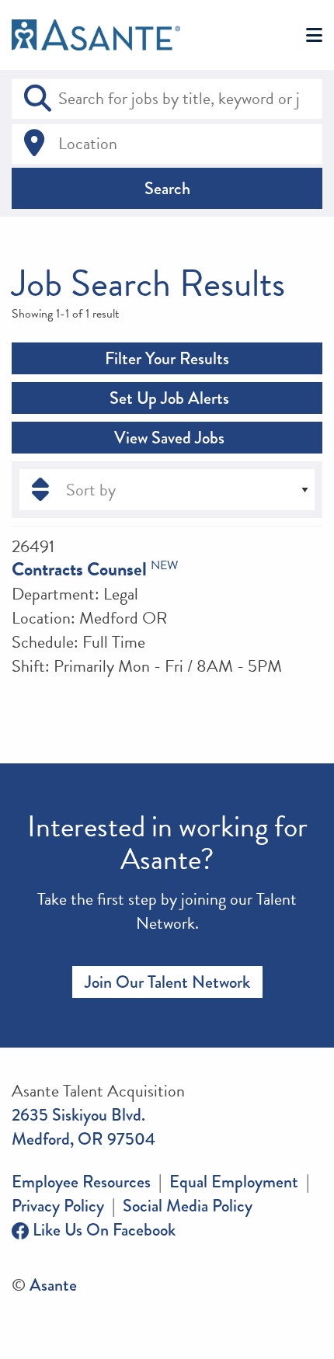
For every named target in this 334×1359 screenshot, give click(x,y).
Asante (53, 1285)
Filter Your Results (167, 358)
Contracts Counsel (79, 569)
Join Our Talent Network (167, 982)
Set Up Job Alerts (167, 398)
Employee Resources (81, 1181)
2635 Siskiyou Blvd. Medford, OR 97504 (83, 1127)
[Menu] (314, 36)
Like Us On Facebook (102, 1230)
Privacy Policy (58, 1205)
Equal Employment (233, 1181)
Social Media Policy (187, 1205)
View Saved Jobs (167, 437)
